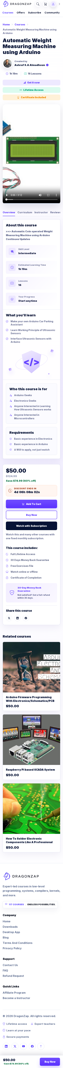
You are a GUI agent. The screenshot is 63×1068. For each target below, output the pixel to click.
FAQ (5, 970)
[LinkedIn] (6, 1046)
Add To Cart (33, 504)
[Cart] (45, 4)
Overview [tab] (9, 212)
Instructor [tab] (41, 212)
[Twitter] (14, 1046)
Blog (6, 937)
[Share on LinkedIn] (17, 618)
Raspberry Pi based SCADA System (30, 769)
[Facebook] (32, 1046)
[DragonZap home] (17, 4)
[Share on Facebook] (26, 618)
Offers (21, 12)
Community (52, 12)
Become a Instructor (16, 998)
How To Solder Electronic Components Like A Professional (29, 840)
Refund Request (13, 976)
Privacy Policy (12, 948)
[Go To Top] (40, 1046)
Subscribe (34, 12)
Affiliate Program (14, 992)
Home (6, 24)
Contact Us (10, 965)
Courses (7, 12)
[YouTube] (23, 1046)
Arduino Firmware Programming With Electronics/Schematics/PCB (30, 699)
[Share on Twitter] (9, 618)
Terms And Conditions (17, 943)
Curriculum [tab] (24, 212)
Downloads (10, 926)
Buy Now (31, 514)
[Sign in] (55, 4)
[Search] (38, 4)
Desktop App (11, 932)
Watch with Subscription (31, 525)
